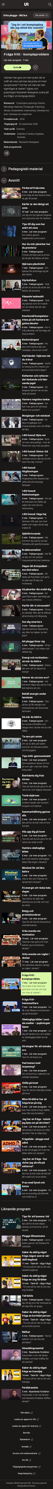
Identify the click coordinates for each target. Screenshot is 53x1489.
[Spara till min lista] (35, 67)
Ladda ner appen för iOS (25, 1419)
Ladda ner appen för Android (25, 1426)
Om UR (25, 1460)
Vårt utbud (25, 1413)
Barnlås (26, 1433)
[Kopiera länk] (7, 153)
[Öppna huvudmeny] (3, 4)
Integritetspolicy (25, 1473)
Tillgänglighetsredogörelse (25, 1467)
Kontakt (25, 1447)
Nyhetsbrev (25, 1439)
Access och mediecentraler (25, 1453)
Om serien (40, 15)
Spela (16, 67)
